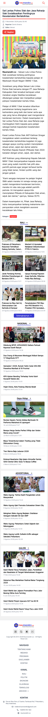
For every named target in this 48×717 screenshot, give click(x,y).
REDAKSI (24, 653)
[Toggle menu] (4, 2)
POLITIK (24, 677)
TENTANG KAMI (24, 649)
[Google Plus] (32, 631)
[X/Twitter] (21, 631)
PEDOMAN (24, 656)
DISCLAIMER (24, 660)
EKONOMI (24, 681)
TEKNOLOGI (24, 687)
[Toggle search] (43, 2)
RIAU (24, 674)
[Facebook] (27, 631)
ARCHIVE (23, 691)
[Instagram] (15, 631)
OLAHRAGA (24, 684)
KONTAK (24, 663)
